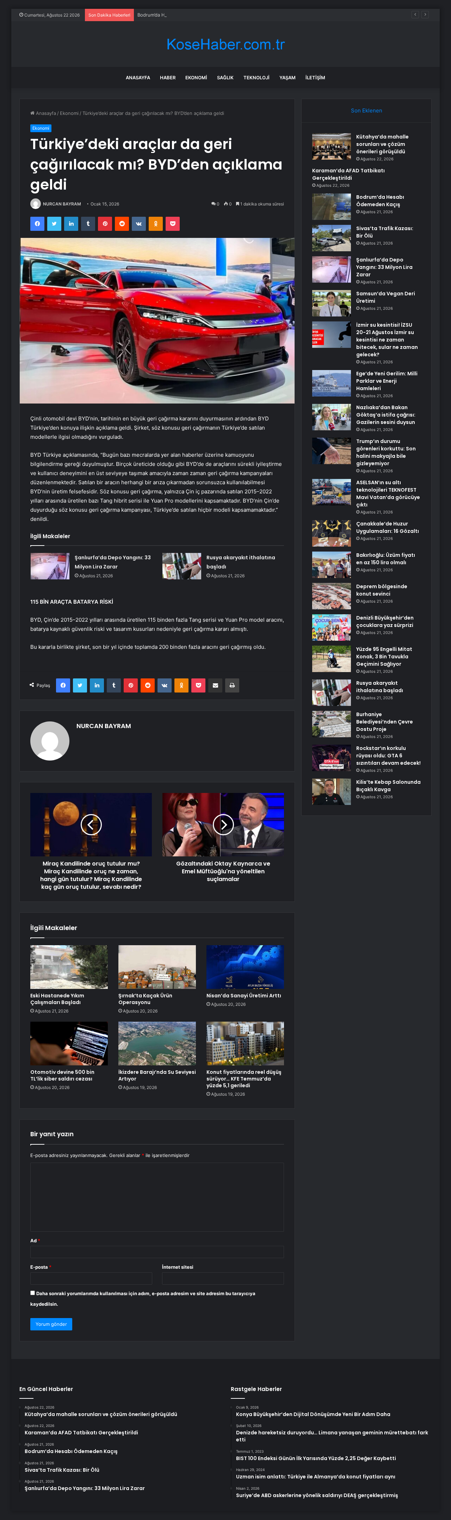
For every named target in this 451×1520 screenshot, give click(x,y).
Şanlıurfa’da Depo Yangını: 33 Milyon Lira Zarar (384, 267)
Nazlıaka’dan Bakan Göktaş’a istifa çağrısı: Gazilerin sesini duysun (385, 415)
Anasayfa (138, 77)
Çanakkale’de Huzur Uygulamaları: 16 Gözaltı (387, 527)
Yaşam (287, 77)
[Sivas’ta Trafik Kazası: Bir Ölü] (331, 238)
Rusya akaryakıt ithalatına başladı (379, 686)
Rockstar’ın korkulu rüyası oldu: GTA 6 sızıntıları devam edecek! (388, 756)
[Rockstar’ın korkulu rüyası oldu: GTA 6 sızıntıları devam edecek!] (331, 758)
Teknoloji (256, 77)
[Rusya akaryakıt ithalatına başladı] (181, 566)
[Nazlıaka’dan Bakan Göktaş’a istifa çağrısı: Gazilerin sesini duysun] (331, 417)
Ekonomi (196, 77)
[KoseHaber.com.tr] (225, 44)
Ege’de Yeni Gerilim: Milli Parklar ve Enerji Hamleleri (387, 381)
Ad (35, 1240)
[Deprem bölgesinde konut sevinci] (331, 596)
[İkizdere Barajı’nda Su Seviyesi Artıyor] (157, 1043)
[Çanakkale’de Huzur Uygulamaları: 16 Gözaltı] (331, 533)
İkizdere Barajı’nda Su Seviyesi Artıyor (157, 1075)
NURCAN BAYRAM (62, 204)
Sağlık (225, 77)
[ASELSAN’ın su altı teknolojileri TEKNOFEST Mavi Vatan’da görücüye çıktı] (331, 492)
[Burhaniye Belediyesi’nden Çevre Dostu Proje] (331, 724)
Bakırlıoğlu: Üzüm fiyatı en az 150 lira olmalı (385, 559)
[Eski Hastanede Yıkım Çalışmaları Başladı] (69, 967)
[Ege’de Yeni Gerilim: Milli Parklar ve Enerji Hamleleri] (331, 383)
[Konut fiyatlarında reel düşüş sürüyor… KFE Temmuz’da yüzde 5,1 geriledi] (245, 1043)
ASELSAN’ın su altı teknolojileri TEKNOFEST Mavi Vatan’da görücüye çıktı (388, 493)
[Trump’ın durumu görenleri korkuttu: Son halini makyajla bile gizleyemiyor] (331, 451)
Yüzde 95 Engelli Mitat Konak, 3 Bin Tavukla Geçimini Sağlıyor (384, 656)
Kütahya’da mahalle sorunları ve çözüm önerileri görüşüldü (382, 144)
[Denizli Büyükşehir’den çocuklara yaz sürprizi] (331, 627)
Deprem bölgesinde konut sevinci (381, 590)
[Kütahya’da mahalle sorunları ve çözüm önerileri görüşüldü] (331, 146)
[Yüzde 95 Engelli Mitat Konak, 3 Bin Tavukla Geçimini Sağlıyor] (331, 659)
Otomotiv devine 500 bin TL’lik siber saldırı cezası (62, 1075)
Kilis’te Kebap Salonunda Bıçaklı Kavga (388, 786)
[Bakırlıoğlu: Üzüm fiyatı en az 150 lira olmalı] (331, 565)
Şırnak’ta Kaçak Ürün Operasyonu (145, 999)
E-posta (40, 1267)
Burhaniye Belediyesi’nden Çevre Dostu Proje (384, 722)
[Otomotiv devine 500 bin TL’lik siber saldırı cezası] (69, 1043)
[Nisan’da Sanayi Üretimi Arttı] (245, 967)
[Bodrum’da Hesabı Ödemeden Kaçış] (331, 206)
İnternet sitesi (177, 1267)
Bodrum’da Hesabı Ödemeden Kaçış (176, 15)
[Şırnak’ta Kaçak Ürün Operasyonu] (157, 967)
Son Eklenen (366, 110)
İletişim (315, 77)
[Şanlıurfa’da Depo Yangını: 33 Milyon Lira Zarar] (50, 566)
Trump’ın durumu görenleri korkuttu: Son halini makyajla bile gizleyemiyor (386, 452)
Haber (167, 77)
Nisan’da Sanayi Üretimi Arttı (243, 995)
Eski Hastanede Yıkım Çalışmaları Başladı (57, 999)
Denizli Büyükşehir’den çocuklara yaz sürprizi (385, 621)
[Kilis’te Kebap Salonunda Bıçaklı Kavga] (331, 792)
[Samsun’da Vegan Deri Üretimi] (331, 303)
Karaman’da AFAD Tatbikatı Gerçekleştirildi (348, 174)
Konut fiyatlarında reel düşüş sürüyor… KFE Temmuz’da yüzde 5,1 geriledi (244, 1079)
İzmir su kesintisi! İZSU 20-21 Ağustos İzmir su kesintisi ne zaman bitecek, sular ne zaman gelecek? (387, 339)
